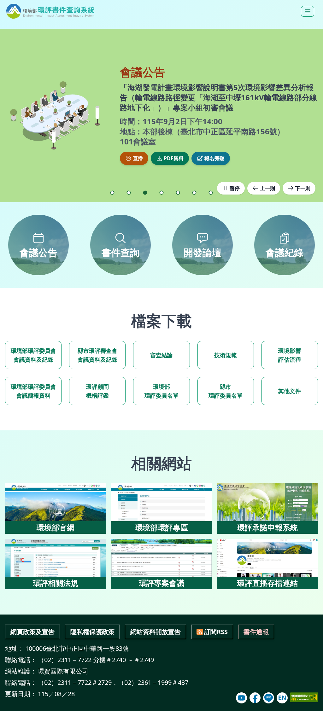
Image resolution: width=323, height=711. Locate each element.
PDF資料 (174, 153)
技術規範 (225, 355)
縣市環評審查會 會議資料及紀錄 (97, 355)
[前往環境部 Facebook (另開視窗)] (255, 697)
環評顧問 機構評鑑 (97, 391)
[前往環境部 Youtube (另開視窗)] (241, 697)
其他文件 (289, 391)
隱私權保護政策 (92, 631)
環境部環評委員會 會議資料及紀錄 (33, 355)
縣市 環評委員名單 (225, 391)
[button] (112, 193)
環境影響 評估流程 (289, 355)
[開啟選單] (307, 11)
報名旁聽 (214, 153)
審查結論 (161, 355)
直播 (138, 153)
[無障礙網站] (304, 697)
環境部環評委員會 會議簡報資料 (33, 391)
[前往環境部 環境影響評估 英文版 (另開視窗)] (282, 697)
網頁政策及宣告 (32, 631)
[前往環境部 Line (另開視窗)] (268, 697)
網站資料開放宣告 (155, 631)
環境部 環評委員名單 (161, 391)
